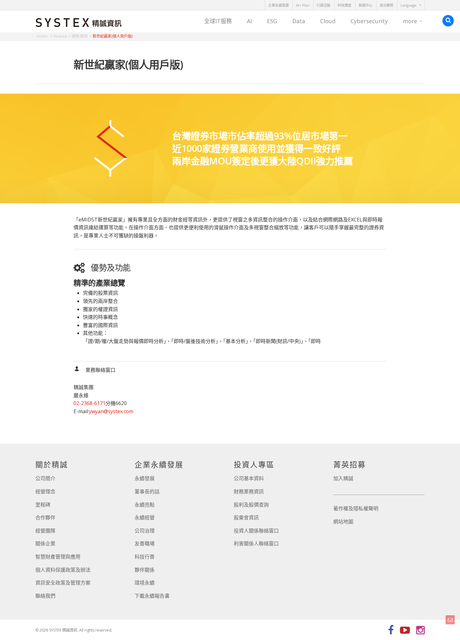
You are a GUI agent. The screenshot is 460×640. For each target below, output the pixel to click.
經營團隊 (45, 530)
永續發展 (145, 478)
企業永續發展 (278, 5)
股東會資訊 (246, 517)
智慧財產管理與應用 (57, 556)
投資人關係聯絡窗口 (256, 530)
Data (298, 21)
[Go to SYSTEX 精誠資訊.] (44, 36)
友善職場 (145, 543)
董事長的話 (147, 491)
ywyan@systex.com (111, 411)
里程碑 (42, 504)
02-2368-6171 (89, 403)
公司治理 (145, 530)
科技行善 (145, 556)
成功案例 (386, 5)
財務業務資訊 (249, 491)
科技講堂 (344, 5)
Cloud (327, 21)
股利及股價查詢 (251, 504)
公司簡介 (45, 478)
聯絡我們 (45, 595)
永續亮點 (145, 504)
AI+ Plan (302, 5)
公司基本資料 (249, 478)
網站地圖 (343, 521)
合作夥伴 (45, 517)
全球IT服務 (218, 21)
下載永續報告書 (152, 595)
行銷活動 (323, 5)
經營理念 (45, 491)
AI (249, 21)
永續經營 (145, 517)
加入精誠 (343, 478)
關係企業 (45, 543)
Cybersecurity (369, 21)
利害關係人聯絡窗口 (256, 543)
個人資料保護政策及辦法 (62, 569)
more (410, 21)
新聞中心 (365, 5)
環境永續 (145, 582)
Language (409, 5)
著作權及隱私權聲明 (355, 508)
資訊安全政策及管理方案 (62, 582)
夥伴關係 (145, 569)
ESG (272, 21)
